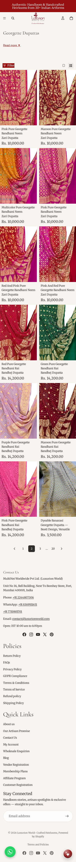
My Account (11, 744)
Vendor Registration (16, 764)
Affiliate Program (14, 778)
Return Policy (12, 656)
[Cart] (71, 18)
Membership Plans (15, 771)
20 (53, 548)
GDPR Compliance (15, 676)
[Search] (13, 18)
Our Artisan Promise (16, 731)
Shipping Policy (13, 703)
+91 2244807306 (23, 597)
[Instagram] (31, 634)
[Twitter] (44, 634)
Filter (10, 65)
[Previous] (14, 548)
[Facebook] (24, 634)
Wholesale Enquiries (16, 751)
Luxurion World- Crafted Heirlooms (37, 832)
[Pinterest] (51, 634)
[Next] (61, 548)
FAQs (6, 662)
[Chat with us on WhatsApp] (10, 851)
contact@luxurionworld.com (31, 619)
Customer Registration (18, 785)
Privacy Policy (12, 669)
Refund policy (12, 696)
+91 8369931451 (27, 604)
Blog (6, 758)
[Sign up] (67, 816)
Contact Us (10, 737)
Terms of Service (14, 689)
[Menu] (4, 18)
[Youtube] (38, 634)
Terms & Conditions (16, 682)
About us (9, 724)
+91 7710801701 (12, 611)
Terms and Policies (38, 844)
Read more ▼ (11, 45)
